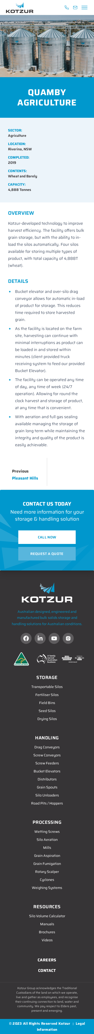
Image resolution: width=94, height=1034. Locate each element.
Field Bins (47, 703)
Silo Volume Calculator (47, 916)
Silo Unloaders (47, 795)
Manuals (47, 924)
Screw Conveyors (47, 755)
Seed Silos (47, 711)
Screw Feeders (47, 763)
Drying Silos (47, 719)
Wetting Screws (47, 831)
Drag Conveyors (47, 747)
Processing (47, 822)
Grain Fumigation (47, 863)
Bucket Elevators (47, 771)
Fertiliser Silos (47, 695)
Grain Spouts (47, 787)
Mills (47, 847)
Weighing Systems (47, 887)
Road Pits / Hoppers (47, 803)
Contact (47, 970)
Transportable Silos (47, 687)
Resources (46, 906)
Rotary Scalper (47, 871)
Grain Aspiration (47, 855)
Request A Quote (46, 553)
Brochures (47, 932)
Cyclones (47, 879)
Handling (47, 737)
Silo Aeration (47, 839)
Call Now (47, 537)
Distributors (47, 779)
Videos (47, 940)
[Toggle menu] (83, 7)
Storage (46, 677)
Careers (47, 960)
